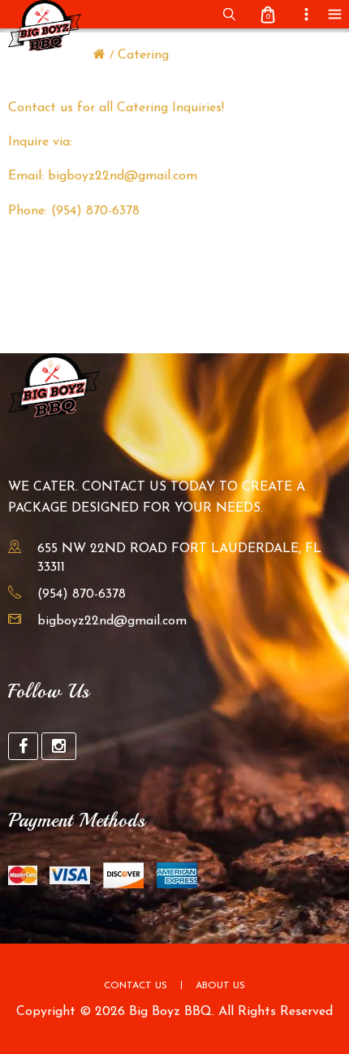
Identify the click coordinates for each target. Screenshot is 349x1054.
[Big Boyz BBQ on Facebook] (23, 746)
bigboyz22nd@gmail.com (112, 621)
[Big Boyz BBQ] (99, 55)
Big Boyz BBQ (170, 1011)
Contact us (135, 986)
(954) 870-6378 (81, 594)
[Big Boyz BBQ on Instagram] (58, 746)
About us (220, 986)
